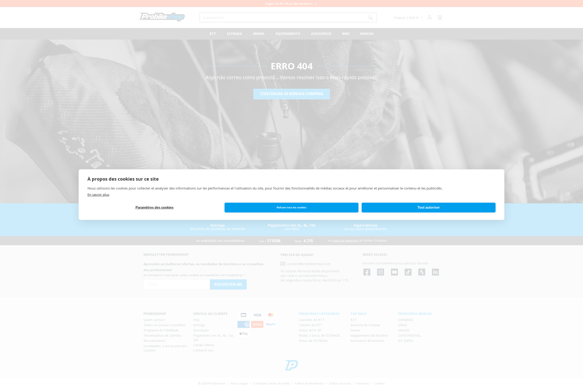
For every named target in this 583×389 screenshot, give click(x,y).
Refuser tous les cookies (291, 207)
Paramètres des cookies (155, 207)
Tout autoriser (428, 207)
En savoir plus (98, 194)
